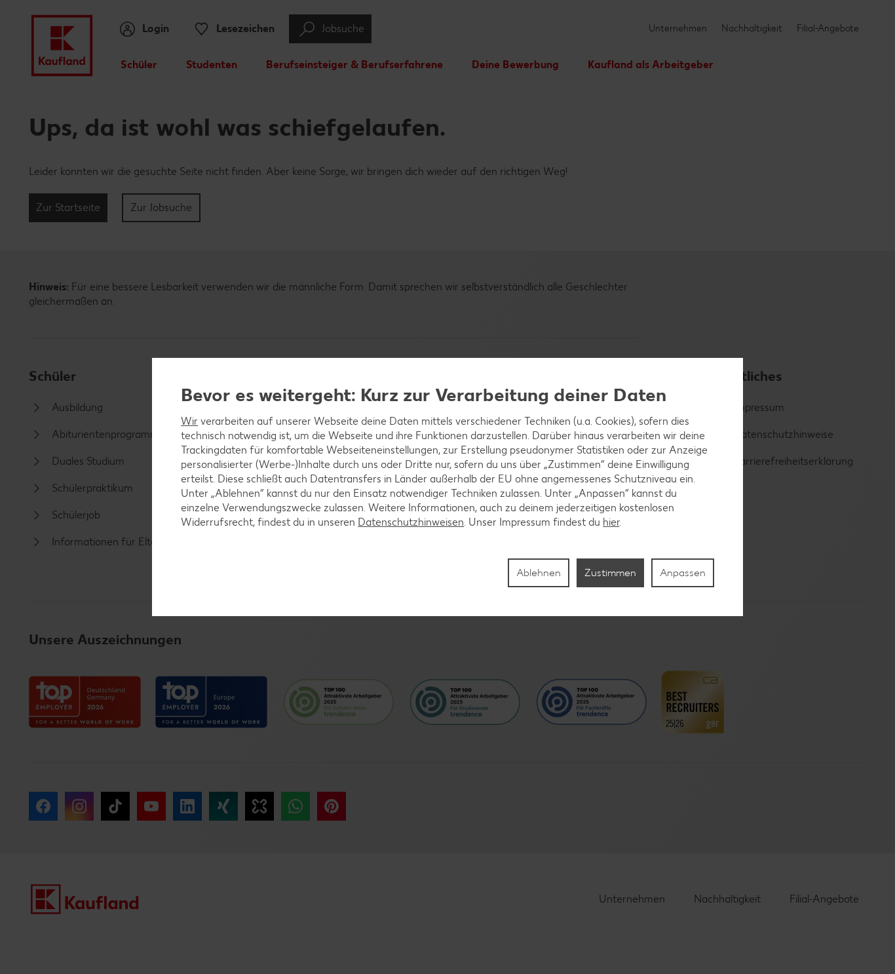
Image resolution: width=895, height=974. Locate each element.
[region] (447, 487)
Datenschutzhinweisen (411, 522)
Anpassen (683, 572)
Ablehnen (538, 572)
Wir (189, 421)
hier (611, 522)
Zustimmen (610, 572)
